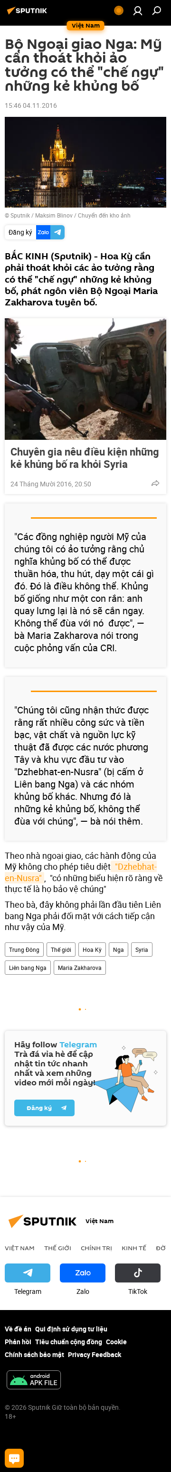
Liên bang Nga (28, 967)
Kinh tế (134, 1248)
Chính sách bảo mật (34, 1354)
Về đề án (18, 1328)
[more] (155, 483)
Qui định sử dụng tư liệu (71, 1328)
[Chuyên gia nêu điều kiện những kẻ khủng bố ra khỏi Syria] (85, 379)
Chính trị (96, 1248)
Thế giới (61, 949)
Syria (141, 949)
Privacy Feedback (94, 1354)
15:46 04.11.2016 (31, 105)
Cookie (116, 1341)
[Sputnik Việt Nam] (28, 14)
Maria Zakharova (80, 967)
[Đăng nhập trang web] (137, 10)
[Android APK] (33, 1380)
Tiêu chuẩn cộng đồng (68, 1341)
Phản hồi (18, 1341)
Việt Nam (20, 1248)
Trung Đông (24, 949)
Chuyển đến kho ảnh (104, 215)
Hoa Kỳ (92, 949)
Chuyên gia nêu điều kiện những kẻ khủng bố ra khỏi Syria (84, 458)
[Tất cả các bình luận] (14, 1458)
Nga (118, 949)
